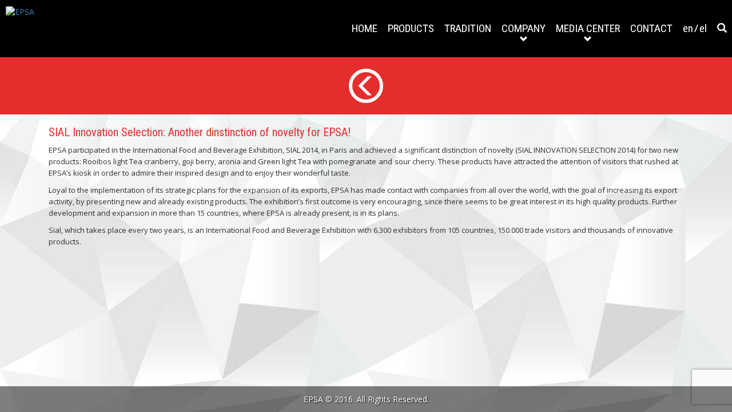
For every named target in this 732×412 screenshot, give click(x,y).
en (688, 28)
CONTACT (651, 28)
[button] (722, 28)
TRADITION (467, 28)
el (703, 28)
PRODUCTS (411, 28)
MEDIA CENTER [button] (588, 28)
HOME (364, 28)
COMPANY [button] (524, 28)
